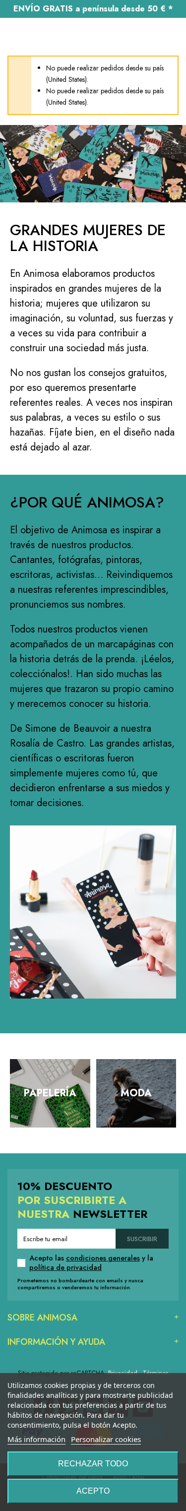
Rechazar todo (93, 1463)
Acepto (93, 1491)
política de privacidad (65, 1267)
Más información (36, 1439)
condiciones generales (103, 1258)
